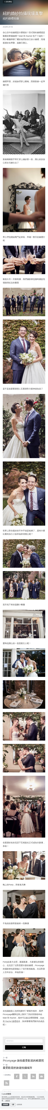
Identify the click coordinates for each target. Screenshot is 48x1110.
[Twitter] (25, 1076)
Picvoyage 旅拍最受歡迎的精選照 (23, 1060)
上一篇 (5, 1057)
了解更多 (7, 1101)
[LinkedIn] (33, 1076)
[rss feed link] (6, 1083)
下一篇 (5, 1065)
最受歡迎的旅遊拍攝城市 (17, 1067)
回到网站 (9, 2)
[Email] (41, 1076)
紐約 (5, 18)
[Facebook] (16, 1076)
